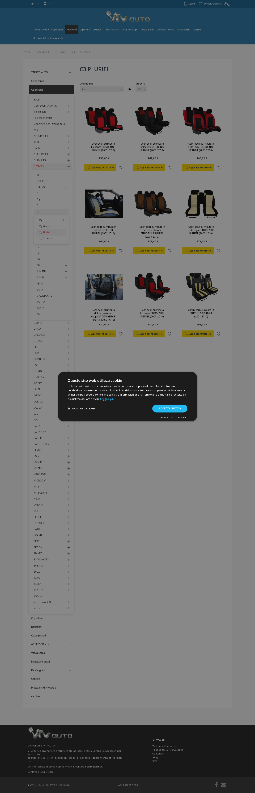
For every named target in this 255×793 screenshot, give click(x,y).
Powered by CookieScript (174, 417)
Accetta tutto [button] (170, 408)
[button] (82, 408)
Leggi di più (107, 399)
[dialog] (127, 396)
